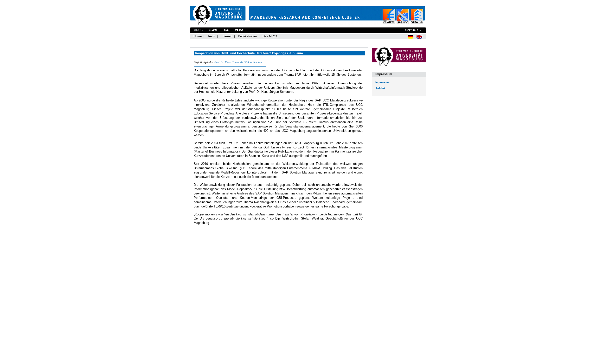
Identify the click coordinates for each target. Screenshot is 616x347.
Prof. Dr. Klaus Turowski (228, 62)
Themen (226, 36)
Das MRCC (270, 36)
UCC (226, 30)
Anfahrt (380, 88)
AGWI (212, 30)
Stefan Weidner (253, 62)
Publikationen (247, 36)
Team (211, 36)
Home (197, 36)
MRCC (198, 30)
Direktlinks (411, 30)
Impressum (382, 82)
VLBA (239, 30)
